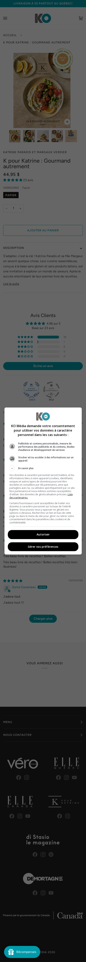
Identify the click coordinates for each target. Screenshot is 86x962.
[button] (43, 468)
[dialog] (43, 481)
